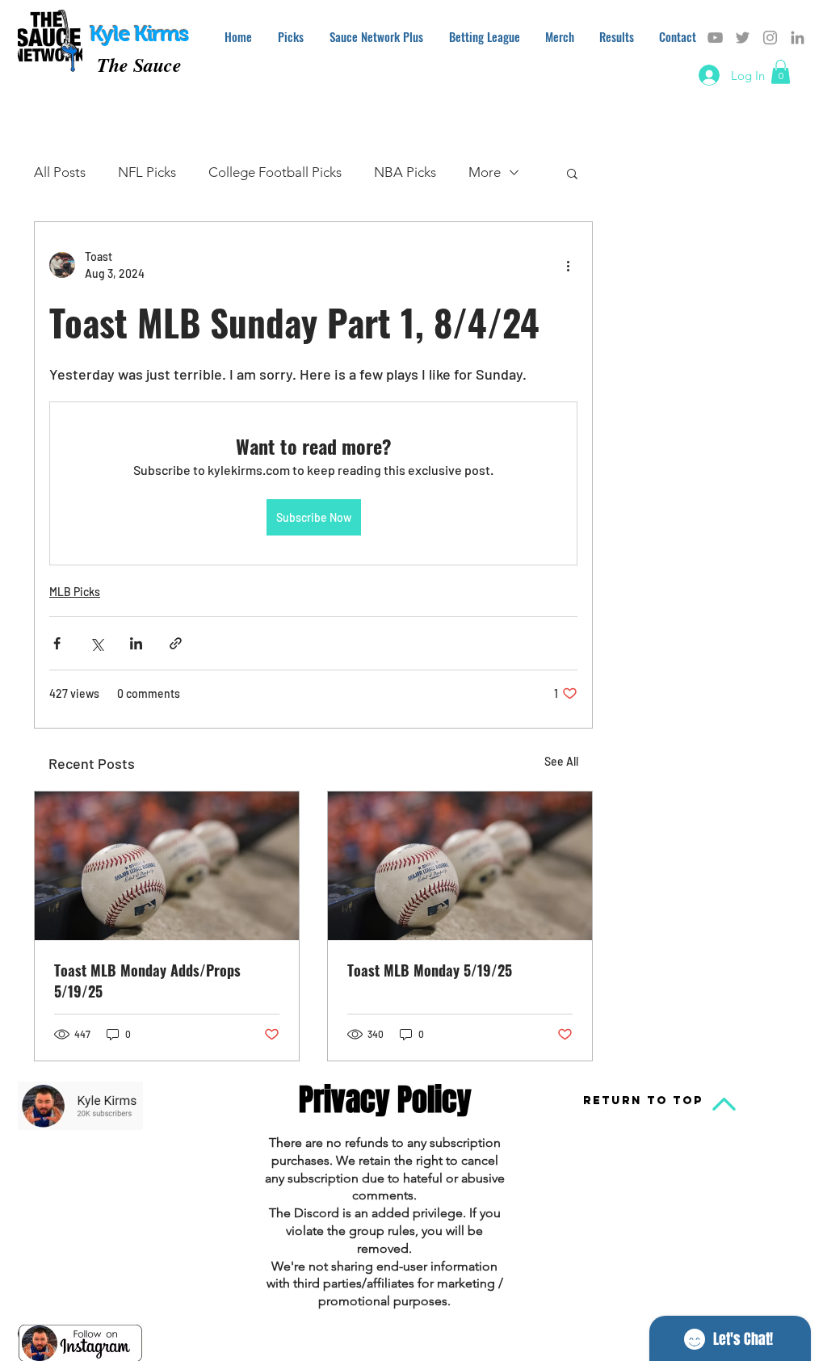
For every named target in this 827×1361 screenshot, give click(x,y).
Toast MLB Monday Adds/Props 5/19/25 (147, 981)
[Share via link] (175, 643)
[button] (780, 72)
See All (561, 761)
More (484, 172)
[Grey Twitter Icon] (742, 37)
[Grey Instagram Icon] (770, 37)
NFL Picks (147, 172)
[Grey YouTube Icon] (715, 37)
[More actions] (567, 265)
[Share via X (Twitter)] (96, 643)
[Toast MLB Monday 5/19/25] (460, 866)
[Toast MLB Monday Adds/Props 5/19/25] (167, 866)
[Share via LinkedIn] (136, 643)
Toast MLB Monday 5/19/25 (429, 970)
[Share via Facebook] (57, 643)
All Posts (60, 172)
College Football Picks (275, 172)
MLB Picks (74, 592)
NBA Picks (405, 172)
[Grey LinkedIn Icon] (797, 37)
